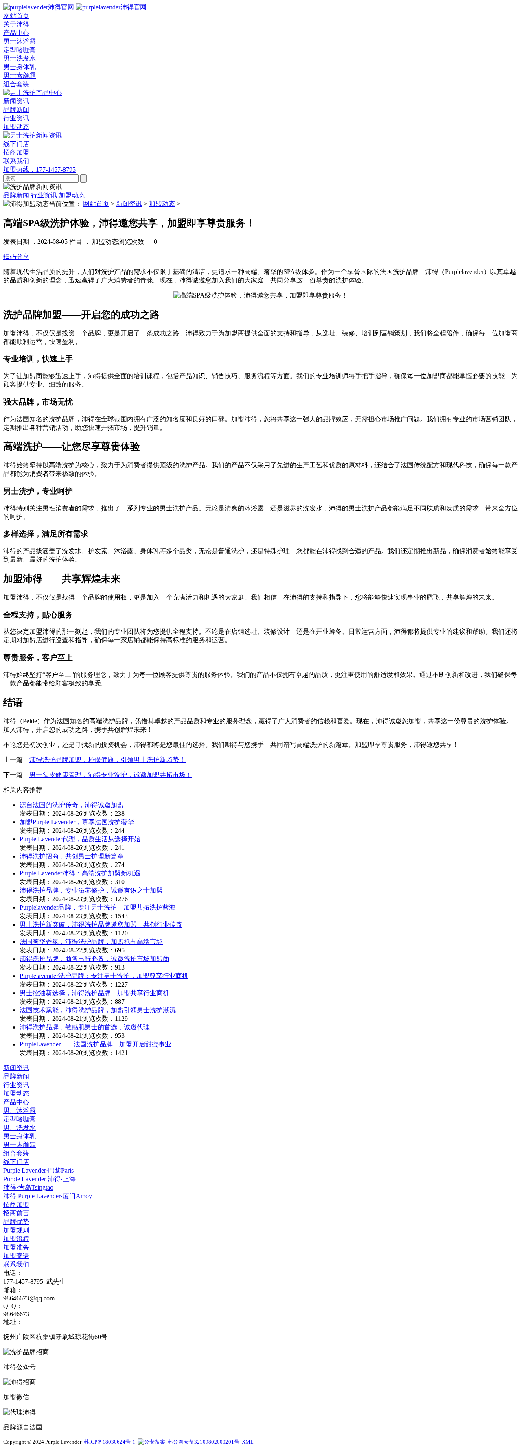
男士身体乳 (19, 66)
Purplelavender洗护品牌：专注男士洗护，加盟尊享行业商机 (104, 975)
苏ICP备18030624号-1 (110, 1442)
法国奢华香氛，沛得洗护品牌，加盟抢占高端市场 (91, 941)
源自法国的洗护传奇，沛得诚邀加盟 (72, 804)
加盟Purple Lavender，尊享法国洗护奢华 (77, 822)
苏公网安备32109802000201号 (205, 1442)
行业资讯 (16, 118)
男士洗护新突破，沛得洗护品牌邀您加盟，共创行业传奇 (101, 924)
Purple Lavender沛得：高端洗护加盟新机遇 (80, 873)
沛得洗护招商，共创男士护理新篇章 (72, 856)
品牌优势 (16, 1221)
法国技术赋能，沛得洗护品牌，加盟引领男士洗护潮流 (98, 1010)
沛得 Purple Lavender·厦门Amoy (47, 1196)
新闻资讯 (129, 203)
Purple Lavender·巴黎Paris (38, 1170)
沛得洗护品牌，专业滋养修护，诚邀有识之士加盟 (91, 890)
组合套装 (16, 84)
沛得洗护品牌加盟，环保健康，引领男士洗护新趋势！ (107, 759)
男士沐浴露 (19, 41)
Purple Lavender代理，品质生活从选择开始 (80, 839)
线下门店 (16, 1161)
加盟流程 (16, 1238)
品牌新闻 (16, 109)
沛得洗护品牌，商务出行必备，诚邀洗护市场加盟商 (94, 958)
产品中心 (16, 1102)
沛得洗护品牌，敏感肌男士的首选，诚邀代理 (85, 1027)
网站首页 (96, 203)
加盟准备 (16, 1247)
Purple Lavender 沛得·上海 (39, 1178)
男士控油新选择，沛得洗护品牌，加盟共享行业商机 (94, 992)
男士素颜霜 (19, 75)
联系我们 (16, 1264)
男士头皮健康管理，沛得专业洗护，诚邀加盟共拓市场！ (110, 774)
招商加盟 (16, 1204)
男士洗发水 (19, 58)
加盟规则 (16, 1230)
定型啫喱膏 (19, 49)
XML (248, 1442)
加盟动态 (16, 126)
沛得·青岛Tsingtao (28, 1187)
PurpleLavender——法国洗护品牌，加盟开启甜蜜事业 (95, 1044)
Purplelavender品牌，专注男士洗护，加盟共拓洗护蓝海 (97, 907)
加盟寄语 (16, 1255)
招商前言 (16, 1213)
